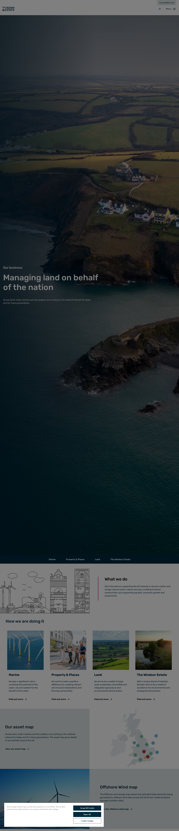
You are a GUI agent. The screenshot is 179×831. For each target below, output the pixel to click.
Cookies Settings (87, 821)
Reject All (87, 814)
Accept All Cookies (87, 808)
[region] (54, 814)
